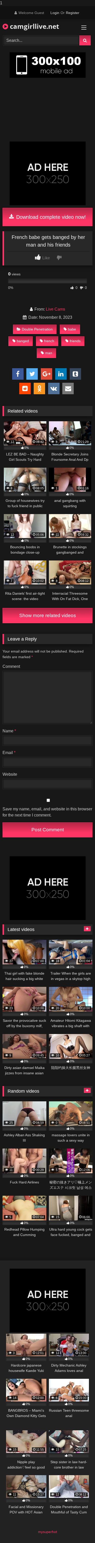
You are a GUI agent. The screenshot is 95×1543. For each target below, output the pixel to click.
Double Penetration (37, 329)
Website (10, 774)
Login (54, 13)
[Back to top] (79, 1529)
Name (9, 731)
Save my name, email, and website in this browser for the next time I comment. (47, 812)
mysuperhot (47, 1532)
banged (23, 341)
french (49, 341)
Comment (11, 666)
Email (9, 752)
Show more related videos (47, 615)
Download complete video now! (50, 217)
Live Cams (55, 309)
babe (72, 329)
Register (72, 13)
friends (75, 341)
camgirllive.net (33, 26)
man (48, 353)
